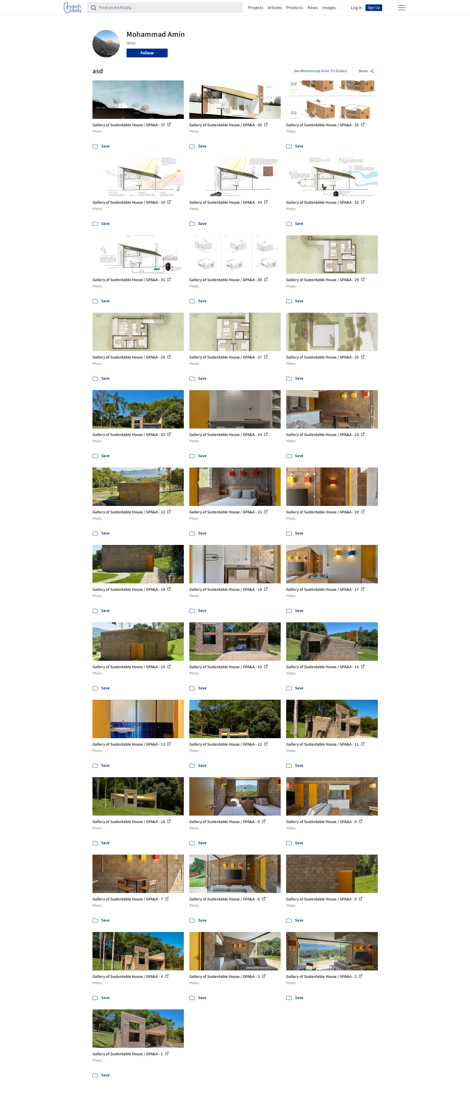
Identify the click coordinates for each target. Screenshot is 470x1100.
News (313, 8)
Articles (275, 8)
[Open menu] (402, 7)
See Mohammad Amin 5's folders (320, 71)
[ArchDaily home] (72, 7)
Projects (255, 8)
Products (294, 8)
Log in (356, 8)
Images (329, 8)
